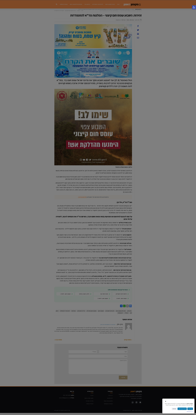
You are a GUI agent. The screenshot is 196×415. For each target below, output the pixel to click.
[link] (194, 7)
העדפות (174, 408)
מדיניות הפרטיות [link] (190, 411)
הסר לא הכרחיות (182, 408)
